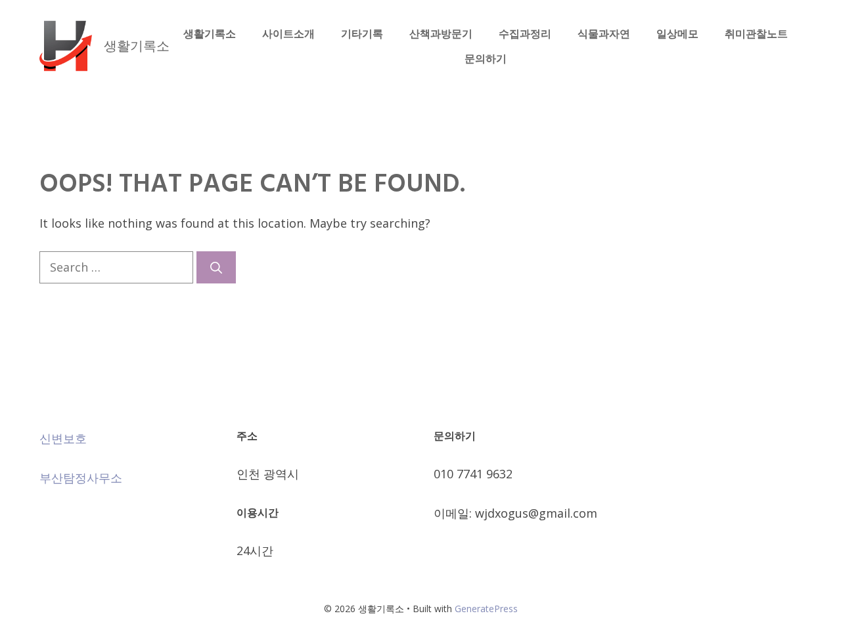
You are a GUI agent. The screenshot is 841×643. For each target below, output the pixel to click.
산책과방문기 (440, 33)
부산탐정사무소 (80, 478)
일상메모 (677, 33)
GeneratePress (486, 608)
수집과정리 (525, 33)
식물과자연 (604, 33)
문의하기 (486, 58)
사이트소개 (288, 33)
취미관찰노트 (756, 33)
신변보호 (63, 438)
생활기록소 (137, 45)
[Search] (216, 267)
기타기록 (362, 33)
